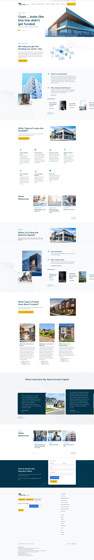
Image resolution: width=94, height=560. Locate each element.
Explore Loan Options (23, 138)
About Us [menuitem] (62, 523)
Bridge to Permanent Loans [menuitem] (65, 504)
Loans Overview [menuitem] (63, 493)
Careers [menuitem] (62, 527)
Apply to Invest (22, 499)
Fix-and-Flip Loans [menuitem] (64, 500)
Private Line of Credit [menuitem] (64, 502)
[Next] (51, 113)
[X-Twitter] (68, 544)
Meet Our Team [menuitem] (63, 525)
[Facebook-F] (70, 544)
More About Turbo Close (56, 265)
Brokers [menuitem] (62, 517)
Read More (36, 214)
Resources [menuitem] (62, 532)
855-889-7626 (68, 0)
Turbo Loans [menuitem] (63, 495)
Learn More (53, 95)
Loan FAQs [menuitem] (62, 534)
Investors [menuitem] (62, 519)
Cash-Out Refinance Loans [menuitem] (65, 506)
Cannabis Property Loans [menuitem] (65, 508)
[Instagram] (72, 544)
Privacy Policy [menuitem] (32, 543)
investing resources (34, 478)
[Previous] (49, 113)
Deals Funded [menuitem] (63, 521)
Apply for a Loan (71, 4)
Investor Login (74, 0)
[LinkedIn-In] (75, 544)
